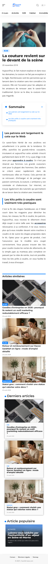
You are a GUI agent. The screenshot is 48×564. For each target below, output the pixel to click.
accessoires (40, 223)
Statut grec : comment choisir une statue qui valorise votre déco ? (24, 508)
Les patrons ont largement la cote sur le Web (23, 113)
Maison (7, 381)
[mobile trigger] (4, 5)
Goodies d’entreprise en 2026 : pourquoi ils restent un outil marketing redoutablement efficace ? (23, 310)
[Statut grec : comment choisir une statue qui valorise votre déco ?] (24, 370)
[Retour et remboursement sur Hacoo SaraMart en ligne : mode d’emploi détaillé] (24, 331)
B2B (6, 51)
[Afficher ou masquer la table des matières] (34, 106)
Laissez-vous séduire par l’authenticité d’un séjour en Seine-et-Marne (23, 535)
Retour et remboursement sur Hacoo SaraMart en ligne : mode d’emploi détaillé (21, 349)
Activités (11, 529)
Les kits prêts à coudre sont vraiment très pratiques (24, 119)
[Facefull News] (16, 5)
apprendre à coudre (23, 160)
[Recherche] (37, 5)
